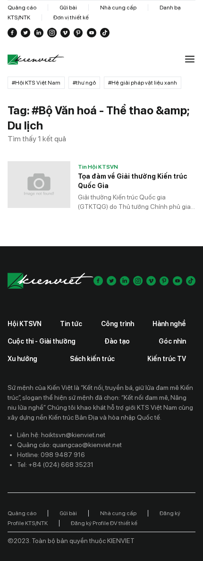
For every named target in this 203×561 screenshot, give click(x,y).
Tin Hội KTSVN (98, 167)
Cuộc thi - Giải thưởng (42, 341)
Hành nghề (169, 324)
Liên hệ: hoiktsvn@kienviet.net (61, 435)
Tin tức (71, 324)
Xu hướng (22, 358)
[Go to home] (36, 59)
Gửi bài (68, 7)
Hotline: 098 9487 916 (51, 454)
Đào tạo (117, 341)
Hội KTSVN (25, 324)
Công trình (117, 324)
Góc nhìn (172, 341)
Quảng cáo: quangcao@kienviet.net (69, 445)
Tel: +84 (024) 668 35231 (55, 464)
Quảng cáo (22, 7)
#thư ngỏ (84, 82)
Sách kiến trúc (92, 358)
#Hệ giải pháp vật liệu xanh (142, 82)
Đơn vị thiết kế (71, 17)
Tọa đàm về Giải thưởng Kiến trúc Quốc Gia (132, 181)
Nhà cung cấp (118, 7)
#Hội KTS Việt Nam (36, 82)
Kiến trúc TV (166, 358)
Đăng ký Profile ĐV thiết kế (104, 523)
